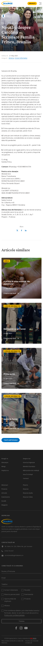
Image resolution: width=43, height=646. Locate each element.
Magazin (5, 505)
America (11, 58)
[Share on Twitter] (17, 230)
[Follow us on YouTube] (26, 628)
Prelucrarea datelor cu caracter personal (12, 642)
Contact (26, 478)
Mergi (4, 466)
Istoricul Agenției (29, 462)
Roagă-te (5, 459)
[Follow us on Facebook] (16, 628)
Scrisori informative (21, 58)
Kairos (9, 16)
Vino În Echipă (28, 474)
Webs (33, 638)
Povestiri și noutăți (12, 23)
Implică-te (5, 470)
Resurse (25, 489)
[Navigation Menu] (40, 3)
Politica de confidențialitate (14, 615)
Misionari (5, 485)
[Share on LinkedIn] (26, 230)
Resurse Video (28, 497)
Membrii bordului (29, 466)
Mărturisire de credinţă (31, 470)
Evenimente (6, 497)
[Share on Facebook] (21, 230)
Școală (4, 501)
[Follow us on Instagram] (21, 628)
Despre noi (26, 459)
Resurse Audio (28, 493)
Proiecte (4, 489)
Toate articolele (11, 440)
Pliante (25, 485)
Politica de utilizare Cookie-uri (31, 642)
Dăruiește (32, 3)
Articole (4, 493)
